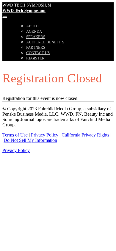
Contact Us (38, 53)
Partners (35, 47)
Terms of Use (15, 134)
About (32, 26)
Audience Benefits (45, 42)
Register (35, 58)
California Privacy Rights (85, 134)
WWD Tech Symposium (24, 10)
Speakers (35, 36)
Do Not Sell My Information (30, 140)
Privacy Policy (44, 134)
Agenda (34, 31)
